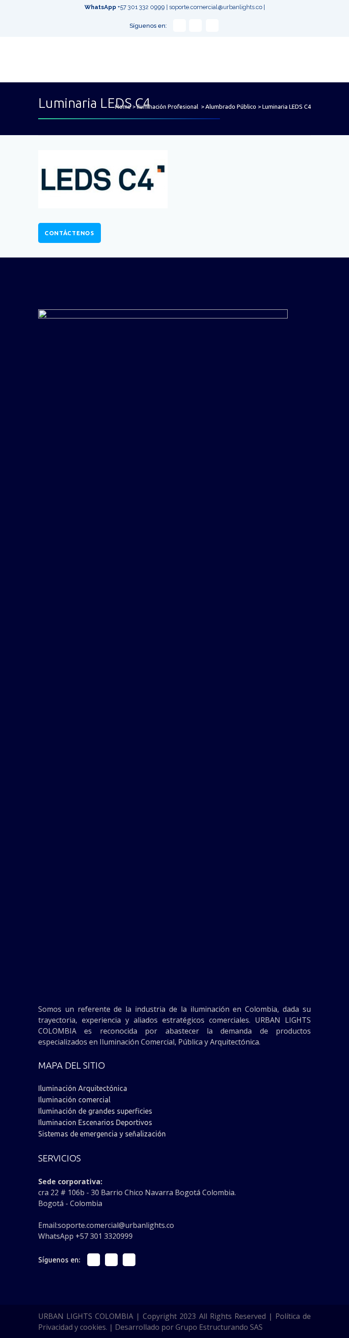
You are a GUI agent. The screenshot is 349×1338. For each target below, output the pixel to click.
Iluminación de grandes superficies (95, 1111)
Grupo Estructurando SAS (219, 1327)
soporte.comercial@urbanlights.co (215, 7)
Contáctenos (70, 233)
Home (123, 106)
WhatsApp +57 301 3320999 (85, 1236)
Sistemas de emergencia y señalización (102, 1134)
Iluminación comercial (74, 1100)
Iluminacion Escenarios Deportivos (95, 1122)
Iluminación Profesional (167, 106)
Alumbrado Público (230, 106)
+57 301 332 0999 (125, 7)
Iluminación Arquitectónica (82, 1088)
